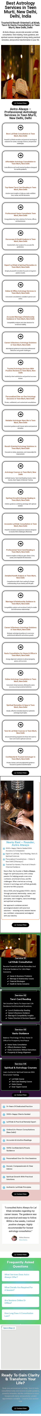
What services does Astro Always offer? (16, 1276)
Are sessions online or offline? (15, 1301)
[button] (3, 1224)
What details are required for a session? (18, 1288)
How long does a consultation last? (18, 1314)
